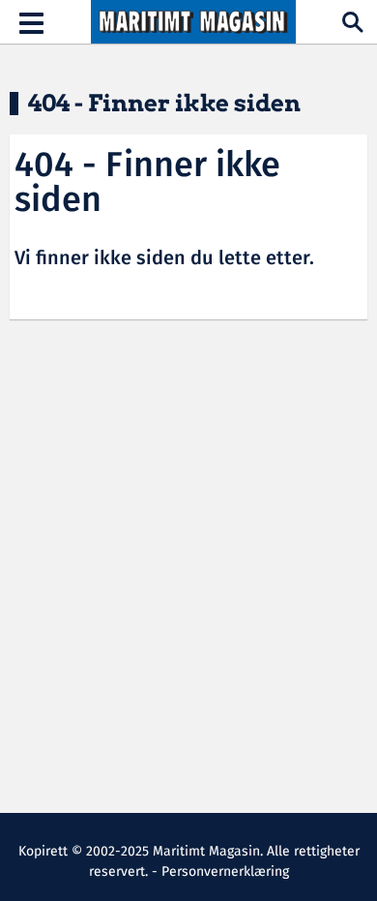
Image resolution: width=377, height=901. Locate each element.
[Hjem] (193, 22)
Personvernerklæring (225, 872)
